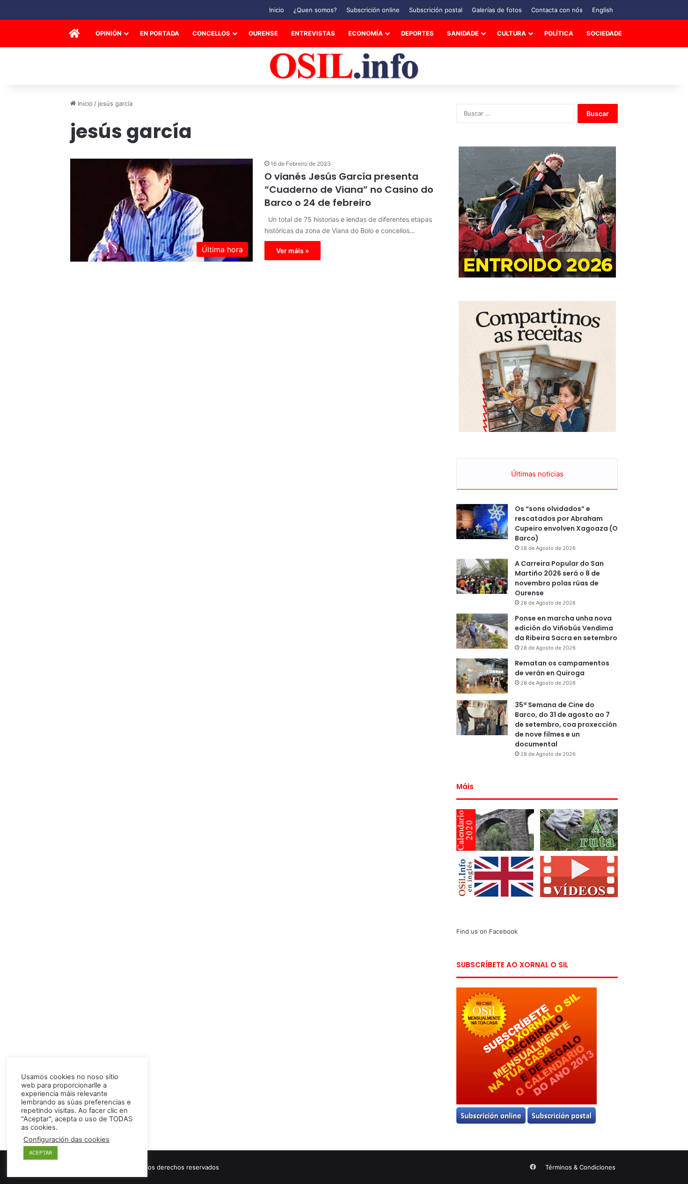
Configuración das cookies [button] (66, 1139)
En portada (159, 33)
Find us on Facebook (487, 931)
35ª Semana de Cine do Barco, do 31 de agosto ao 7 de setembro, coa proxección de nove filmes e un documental (566, 724)
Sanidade (463, 33)
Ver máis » (292, 251)
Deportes (417, 33)
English (602, 10)
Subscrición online (373, 10)
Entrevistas (313, 33)
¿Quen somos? (315, 10)
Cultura (511, 33)
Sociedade (604, 33)
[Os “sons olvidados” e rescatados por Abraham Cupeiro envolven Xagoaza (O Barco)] (482, 521)
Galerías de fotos (497, 10)
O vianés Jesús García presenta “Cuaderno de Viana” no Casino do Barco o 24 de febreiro (348, 189)
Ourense (263, 33)
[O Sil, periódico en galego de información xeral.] (344, 66)
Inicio (276, 10)
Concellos (211, 33)
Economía (365, 33)
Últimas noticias (537, 473)
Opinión (108, 33)
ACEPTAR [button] (40, 1152)
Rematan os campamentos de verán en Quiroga (562, 668)
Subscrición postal (435, 10)
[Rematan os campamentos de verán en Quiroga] (482, 676)
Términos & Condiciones (580, 1167)
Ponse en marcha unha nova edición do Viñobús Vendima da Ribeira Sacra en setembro (566, 628)
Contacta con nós (557, 10)
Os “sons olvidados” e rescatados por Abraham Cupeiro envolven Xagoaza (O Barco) (566, 523)
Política (558, 33)
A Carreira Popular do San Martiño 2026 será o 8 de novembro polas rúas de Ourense (559, 578)
